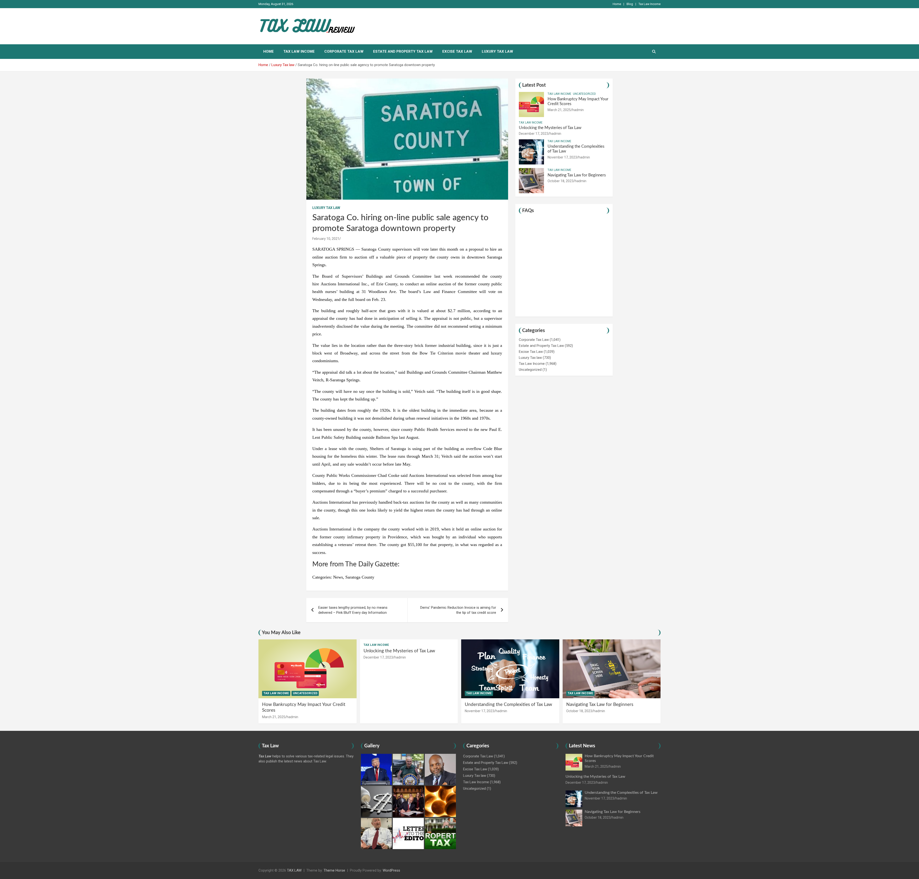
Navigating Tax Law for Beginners (577, 175)
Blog (630, 4)
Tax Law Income (650, 4)
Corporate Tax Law (344, 51)
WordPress (391, 870)
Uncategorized (584, 94)
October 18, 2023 (560, 181)
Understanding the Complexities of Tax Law (508, 704)
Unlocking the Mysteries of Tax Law (550, 128)
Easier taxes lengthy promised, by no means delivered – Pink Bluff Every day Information (352, 610)
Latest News (582, 746)
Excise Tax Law (457, 51)
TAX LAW (294, 870)
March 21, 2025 (559, 110)
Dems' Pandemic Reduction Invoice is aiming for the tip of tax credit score (458, 610)
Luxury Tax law (497, 51)
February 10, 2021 (325, 239)
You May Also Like (281, 632)
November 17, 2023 (562, 157)
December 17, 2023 (533, 133)
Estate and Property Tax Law (403, 51)
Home (617, 4)
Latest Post (534, 85)
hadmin (578, 110)
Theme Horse (334, 870)
